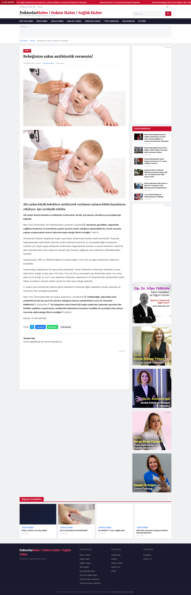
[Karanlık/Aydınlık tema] (168, 6)
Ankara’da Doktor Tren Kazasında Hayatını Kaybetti (115, 2)
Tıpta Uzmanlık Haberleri (89, 579)
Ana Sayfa (24, 41)
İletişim (40, 7)
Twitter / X (147, 559)
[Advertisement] (95, 30)
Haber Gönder (117, 563)
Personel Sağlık (93, 21)
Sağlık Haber (57, 21)
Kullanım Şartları (128, 592)
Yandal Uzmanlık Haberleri (90, 583)
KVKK (113, 571)
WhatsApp (52, 327)
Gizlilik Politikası (116, 592)
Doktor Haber (26, 21)
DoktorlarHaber (48, 63)
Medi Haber (42, 21)
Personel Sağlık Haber (88, 575)
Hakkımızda (115, 555)
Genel (32, 41)
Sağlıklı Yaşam (74, 21)
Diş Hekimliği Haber (87, 571)
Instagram (147, 555)
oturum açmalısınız (53, 341)
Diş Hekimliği (128, 21)
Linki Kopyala (66, 327)
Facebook (40, 327)
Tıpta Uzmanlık (111, 21)
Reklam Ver (115, 567)
